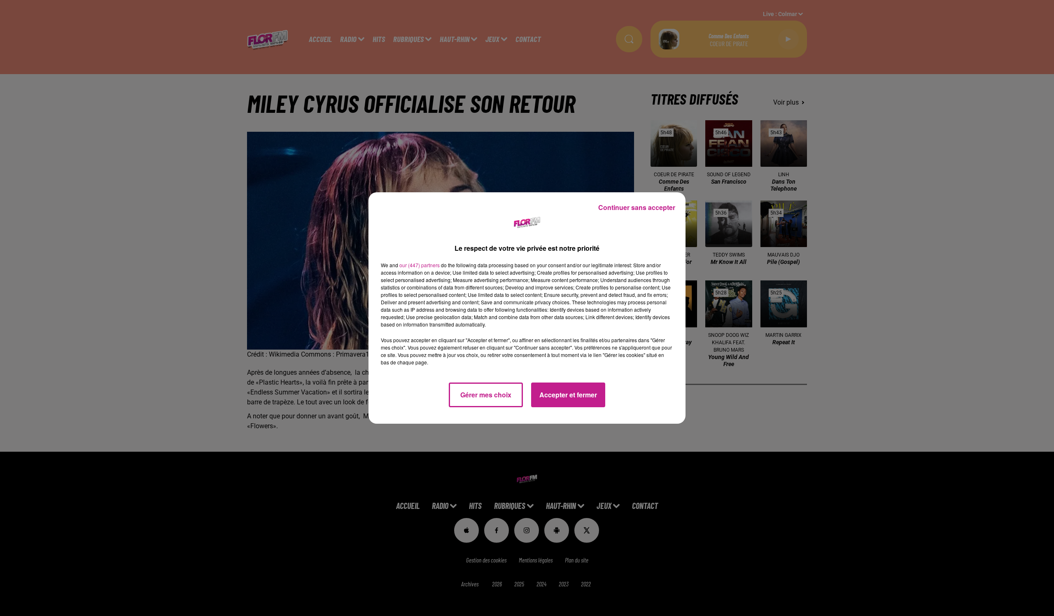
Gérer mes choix (485, 394)
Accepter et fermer (568, 394)
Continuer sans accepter (636, 207)
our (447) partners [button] (419, 264)
